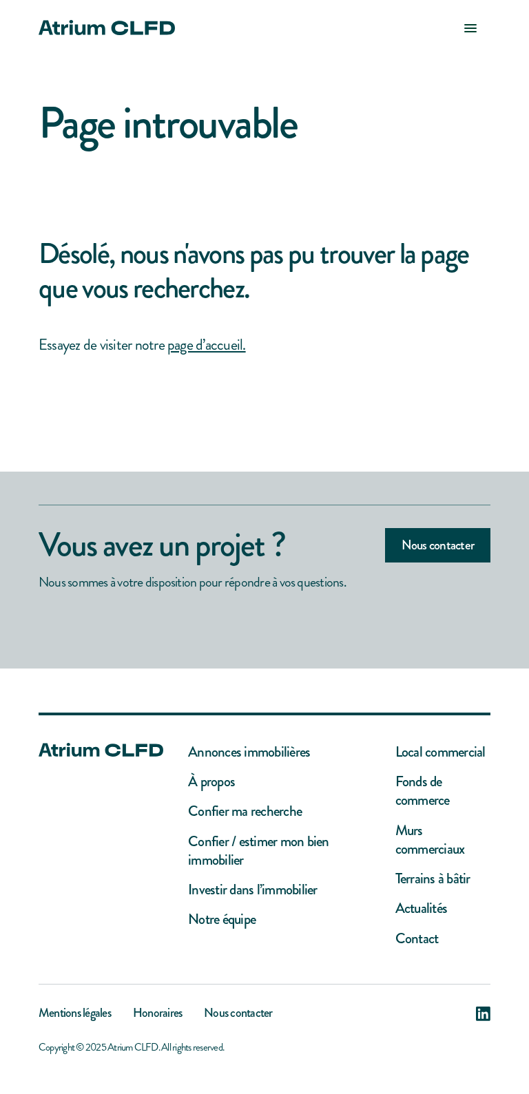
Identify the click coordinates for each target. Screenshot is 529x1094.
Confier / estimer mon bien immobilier (258, 851)
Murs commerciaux (430, 840)
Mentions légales (75, 1014)
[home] (107, 27)
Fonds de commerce (422, 791)
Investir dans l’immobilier (252, 890)
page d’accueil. (206, 344)
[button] (470, 27)
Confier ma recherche (245, 811)
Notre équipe (222, 919)
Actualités (421, 908)
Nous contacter (438, 545)
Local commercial (440, 752)
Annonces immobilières (249, 752)
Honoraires (157, 1014)
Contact (417, 938)
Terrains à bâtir (432, 879)
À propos (211, 781)
